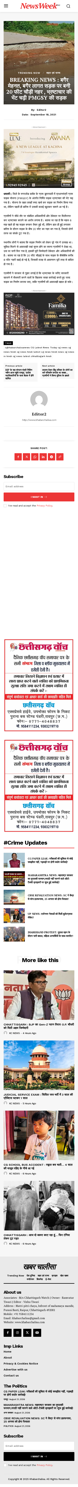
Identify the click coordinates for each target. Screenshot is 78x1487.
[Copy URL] (59, 456)
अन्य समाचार (8, 1412)
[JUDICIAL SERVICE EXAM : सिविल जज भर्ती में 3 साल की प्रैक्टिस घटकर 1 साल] (39, 1065)
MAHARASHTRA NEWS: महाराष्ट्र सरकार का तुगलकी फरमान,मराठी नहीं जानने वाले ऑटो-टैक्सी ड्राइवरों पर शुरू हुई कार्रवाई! (50, 878)
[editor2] (39, 399)
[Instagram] (17, 1333)
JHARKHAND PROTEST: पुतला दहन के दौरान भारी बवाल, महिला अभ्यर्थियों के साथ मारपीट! (51, 934)
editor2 (41, 109)
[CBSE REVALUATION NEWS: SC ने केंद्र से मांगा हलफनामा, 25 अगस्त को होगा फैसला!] (14, 897)
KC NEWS (14, 1033)
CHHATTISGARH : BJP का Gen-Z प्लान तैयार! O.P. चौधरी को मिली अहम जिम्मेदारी (39, 1026)
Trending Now (29, 73)
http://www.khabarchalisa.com (39, 420)
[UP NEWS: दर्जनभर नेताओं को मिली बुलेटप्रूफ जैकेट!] (14, 915)
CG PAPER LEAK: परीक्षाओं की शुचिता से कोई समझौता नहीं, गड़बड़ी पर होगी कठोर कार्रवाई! (50, 860)
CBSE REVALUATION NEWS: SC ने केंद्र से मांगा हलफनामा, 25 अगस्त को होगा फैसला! (51, 897)
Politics (8, 1426)
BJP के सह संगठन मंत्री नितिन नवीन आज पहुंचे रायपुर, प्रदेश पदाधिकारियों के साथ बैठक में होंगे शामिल (19, 374)
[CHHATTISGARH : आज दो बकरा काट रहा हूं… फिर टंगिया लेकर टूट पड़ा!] (39, 1205)
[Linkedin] (43, 456)
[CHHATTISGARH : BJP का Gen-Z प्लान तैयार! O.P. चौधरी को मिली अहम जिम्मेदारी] (39, 995)
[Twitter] (26, 456)
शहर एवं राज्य (53, 73)
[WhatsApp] (34, 456)
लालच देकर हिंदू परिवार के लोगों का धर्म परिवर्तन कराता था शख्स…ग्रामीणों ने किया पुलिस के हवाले (57, 373)
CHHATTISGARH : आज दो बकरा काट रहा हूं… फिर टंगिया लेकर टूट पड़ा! (37, 1236)
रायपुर (6, 1399)
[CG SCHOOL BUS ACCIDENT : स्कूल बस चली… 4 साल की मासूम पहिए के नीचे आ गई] (39, 1135)
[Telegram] (51, 456)
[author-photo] (6, 1033)
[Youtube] (37, 1333)
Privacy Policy (44, 505)
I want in (37, 497)
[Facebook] (18, 456)
